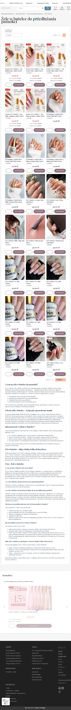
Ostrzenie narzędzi (11, 701)
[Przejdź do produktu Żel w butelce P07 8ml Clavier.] (15, 349)
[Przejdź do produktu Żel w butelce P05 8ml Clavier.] (35, 308)
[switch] (6, 703)
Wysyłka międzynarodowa (13, 658)
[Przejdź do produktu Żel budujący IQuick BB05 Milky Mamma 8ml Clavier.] (15, 186)
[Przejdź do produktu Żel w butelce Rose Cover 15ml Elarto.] (56, 349)
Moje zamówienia (37, 677)
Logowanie (35, 672)
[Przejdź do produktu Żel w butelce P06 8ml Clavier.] (56, 308)
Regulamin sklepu (37, 656)
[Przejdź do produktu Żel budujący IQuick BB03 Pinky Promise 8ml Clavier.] (35, 145)
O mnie (8, 688)
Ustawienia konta (37, 680)
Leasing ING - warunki (12, 690)
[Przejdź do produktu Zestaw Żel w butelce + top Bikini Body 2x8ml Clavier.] (15, 55)
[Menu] (9, 699)
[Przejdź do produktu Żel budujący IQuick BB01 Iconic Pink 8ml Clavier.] (56, 100)
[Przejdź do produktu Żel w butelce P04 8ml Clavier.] (15, 308)
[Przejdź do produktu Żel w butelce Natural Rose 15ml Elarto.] (56, 227)
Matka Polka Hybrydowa (7, 14)
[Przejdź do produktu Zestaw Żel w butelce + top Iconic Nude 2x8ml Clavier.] (35, 55)
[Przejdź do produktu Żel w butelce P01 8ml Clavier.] (15, 267)
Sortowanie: (8, 31)
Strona (54, 35)
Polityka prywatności (38, 658)
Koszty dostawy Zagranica (13, 656)
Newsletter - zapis (11, 672)
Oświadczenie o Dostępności (40, 663)
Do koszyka (19, 85)
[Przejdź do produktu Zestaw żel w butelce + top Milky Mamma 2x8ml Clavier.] (15, 100)
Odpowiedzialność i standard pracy (16, 693)
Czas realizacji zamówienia (13, 661)
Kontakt (8, 696)
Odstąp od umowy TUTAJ (13, 663)
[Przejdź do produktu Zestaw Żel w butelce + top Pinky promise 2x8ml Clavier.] (35, 100)
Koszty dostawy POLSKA (13, 653)
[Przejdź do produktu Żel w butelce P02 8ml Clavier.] (35, 267)
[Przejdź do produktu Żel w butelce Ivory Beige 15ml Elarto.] (56, 186)
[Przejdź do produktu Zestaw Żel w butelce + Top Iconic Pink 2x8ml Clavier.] (56, 55)
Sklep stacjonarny (11, 698)
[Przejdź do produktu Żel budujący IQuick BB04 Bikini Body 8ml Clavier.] (56, 145)
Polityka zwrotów (37, 661)
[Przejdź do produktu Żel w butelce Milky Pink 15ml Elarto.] (15, 227)
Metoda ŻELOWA (20, 14)
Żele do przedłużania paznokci (35, 14)
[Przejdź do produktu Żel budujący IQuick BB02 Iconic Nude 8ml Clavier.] (15, 145)
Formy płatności (10, 650)
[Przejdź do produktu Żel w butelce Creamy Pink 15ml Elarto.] (35, 186)
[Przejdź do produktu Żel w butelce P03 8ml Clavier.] (56, 267)
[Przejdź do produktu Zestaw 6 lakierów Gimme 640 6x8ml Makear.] (30, 598)
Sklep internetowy (35, 708)
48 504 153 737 (62, 683)
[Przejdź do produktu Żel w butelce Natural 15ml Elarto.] (35, 227)
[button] (48, 8)
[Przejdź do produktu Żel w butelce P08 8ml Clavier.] (35, 349)
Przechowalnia (36, 674)
